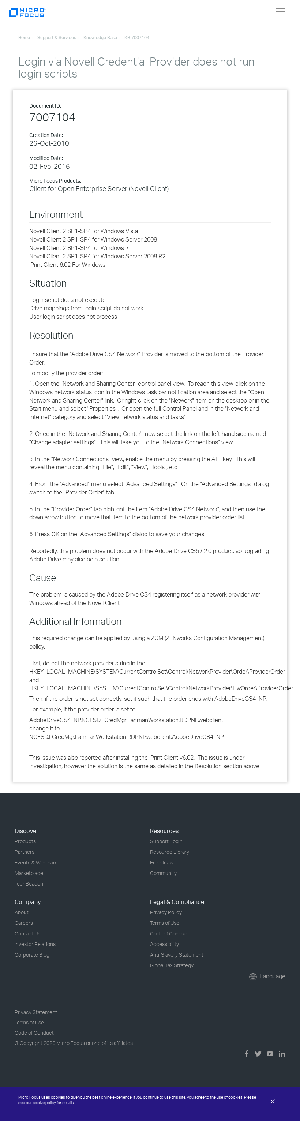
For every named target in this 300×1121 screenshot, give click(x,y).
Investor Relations (35, 944)
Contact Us (27, 933)
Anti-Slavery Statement (176, 955)
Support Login (166, 841)
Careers (24, 923)
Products (25, 841)
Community (163, 873)
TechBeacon (29, 884)
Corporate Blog (32, 955)
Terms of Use (164, 923)
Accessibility (164, 944)
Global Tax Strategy (172, 965)
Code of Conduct (169, 933)
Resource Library (169, 852)
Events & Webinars (36, 862)
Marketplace (29, 873)
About (22, 912)
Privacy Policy (166, 912)
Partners (24, 852)
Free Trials (161, 862)
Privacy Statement (36, 1012)
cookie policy (44, 1102)
